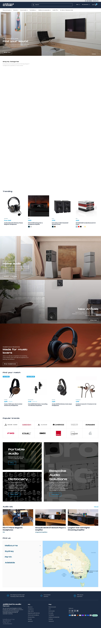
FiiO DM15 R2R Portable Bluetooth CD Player (86, 223)
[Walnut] (54, 226)
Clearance (51, 621)
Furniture (51, 619)
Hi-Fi (50, 609)
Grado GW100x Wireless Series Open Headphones (62, 404)
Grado (53, 399)
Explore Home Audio (10, 276)
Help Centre (31, 611)
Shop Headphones (10, 363)
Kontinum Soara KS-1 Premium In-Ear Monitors (86, 404)
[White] (57, 226)
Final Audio (30, 399)
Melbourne (11, 546)
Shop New (93, 320)
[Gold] (85, 226)
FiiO (29, 218)
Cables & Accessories (43, 10)
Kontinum (78, 399)
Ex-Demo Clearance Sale (66, 10)
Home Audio (23, 10)
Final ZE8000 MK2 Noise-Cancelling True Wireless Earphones (37, 404)
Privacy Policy (31, 617)
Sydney (9, 551)
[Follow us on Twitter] (87, 1)
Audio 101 (55, 10)
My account (85, 4)
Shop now (7, 52)
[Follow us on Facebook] (85, 1)
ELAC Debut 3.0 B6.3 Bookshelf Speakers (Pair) (60, 223)
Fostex (5, 399)
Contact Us (95, 0)
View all (96, 507)
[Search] (33, 4)
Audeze (6, 218)
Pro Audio (51, 613)
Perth (8, 557)
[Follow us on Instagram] (89, 1)
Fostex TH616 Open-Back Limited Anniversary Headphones (13, 404)
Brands (15, 10)
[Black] (29, 226)
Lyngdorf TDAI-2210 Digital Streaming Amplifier (79, 529)
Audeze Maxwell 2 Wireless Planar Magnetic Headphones (13, 223)
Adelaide (10, 563)
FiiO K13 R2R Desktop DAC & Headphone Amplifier (35, 223)
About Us (30, 607)
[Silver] (31, 226)
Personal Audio (6, 10)
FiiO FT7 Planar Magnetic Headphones (13, 529)
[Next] (98, 394)
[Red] (78, 226)
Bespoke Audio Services (34, 613)
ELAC (53, 218)
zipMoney (30, 621)
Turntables (32, 10)
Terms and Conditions (33, 615)
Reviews (30, 619)
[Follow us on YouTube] (91, 1)
